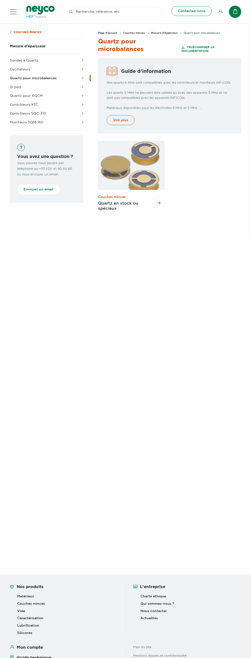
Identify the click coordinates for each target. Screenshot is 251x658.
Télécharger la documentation (197, 49)
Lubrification (28, 625)
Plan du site (142, 647)
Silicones (24, 633)
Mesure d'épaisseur (28, 46)
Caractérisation (30, 618)
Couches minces (27, 32)
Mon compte (30, 647)
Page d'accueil (107, 33)
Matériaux (25, 596)
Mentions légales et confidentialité (160, 656)
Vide (21, 611)
